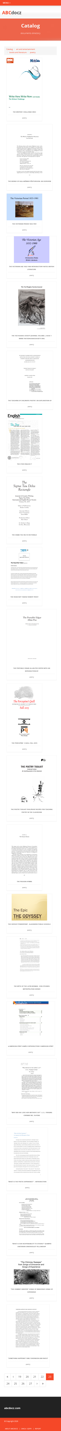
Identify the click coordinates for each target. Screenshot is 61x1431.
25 (15, 1383)
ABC (11, 12)
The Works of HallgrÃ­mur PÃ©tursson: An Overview (29, 181)
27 (30, 1383)
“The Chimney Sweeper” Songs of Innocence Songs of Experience (32, 1290)
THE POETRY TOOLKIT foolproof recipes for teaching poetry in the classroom (31, 810)
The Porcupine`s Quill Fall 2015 (24, 743)
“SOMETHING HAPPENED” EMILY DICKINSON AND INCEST (28, 1358)
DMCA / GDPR (26, 1429)
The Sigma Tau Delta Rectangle (24, 535)
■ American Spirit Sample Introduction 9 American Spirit (30, 1046)
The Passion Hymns (24, 881)
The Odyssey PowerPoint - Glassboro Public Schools (29, 924)
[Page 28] (43, 1383)
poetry (33, 52)
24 (8, 1383)
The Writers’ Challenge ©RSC (24, 112)
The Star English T (24, 464)
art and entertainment (25, 49)
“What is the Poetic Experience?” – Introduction (27, 1182)
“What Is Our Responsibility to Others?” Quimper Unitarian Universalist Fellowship (31, 1245)
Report (38, 1429)
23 (49, 1376)
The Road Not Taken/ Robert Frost (24, 597)
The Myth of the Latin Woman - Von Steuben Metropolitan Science (32, 987)
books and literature (18, 52)
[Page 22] (13, 1376)
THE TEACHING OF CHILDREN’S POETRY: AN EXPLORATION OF (29, 401)
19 (19, 1376)
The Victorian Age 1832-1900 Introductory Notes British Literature (31, 267)
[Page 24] (37, 1383)
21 (34, 1376)
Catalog (9, 49)
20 (27, 1376)
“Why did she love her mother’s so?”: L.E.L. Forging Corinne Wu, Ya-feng (31, 1113)
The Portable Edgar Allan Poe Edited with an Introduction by (31, 669)
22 (42, 1376)
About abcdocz (11, 1429)
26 (23, 1383)
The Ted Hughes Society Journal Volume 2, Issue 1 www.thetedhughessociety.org (32, 337)
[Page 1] (7, 1376)
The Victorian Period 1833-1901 (24, 224)
